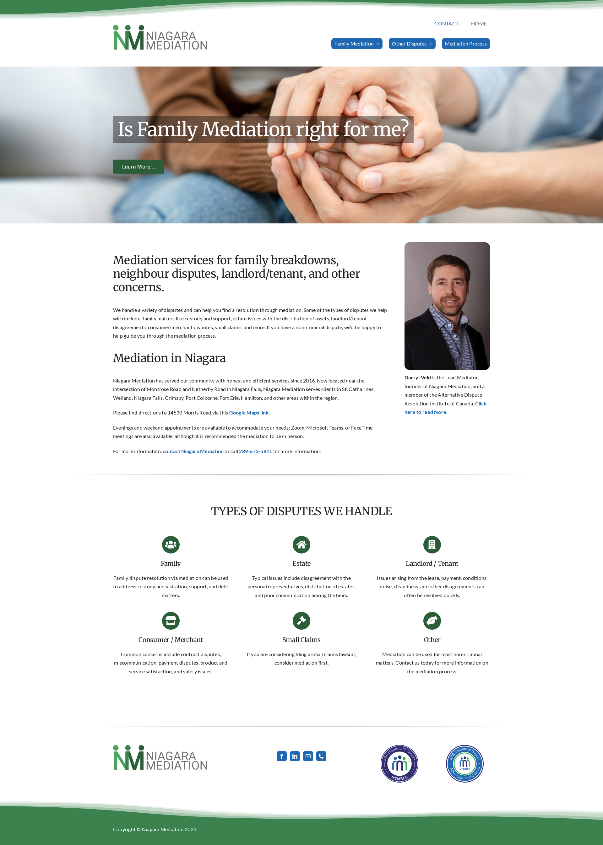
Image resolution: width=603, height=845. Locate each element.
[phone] (321, 756)
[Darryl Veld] (447, 245)
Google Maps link (249, 412)
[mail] (308, 756)
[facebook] (282, 756)
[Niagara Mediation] (160, 27)
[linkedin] (295, 756)
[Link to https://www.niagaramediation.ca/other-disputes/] (432, 545)
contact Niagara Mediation (193, 451)
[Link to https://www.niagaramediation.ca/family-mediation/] (171, 545)
